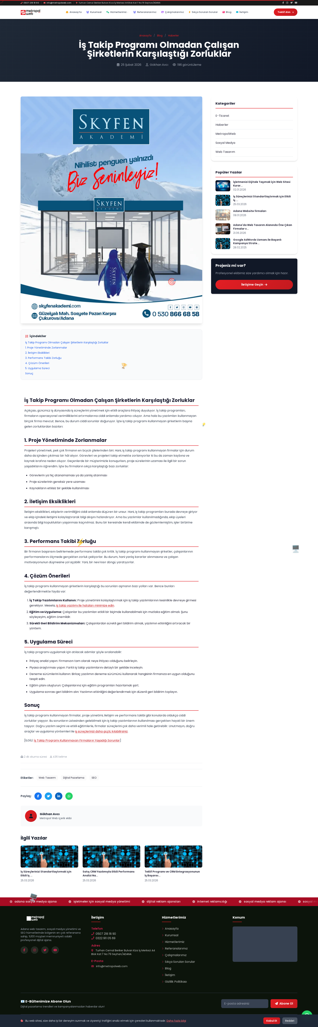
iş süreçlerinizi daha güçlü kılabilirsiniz (101, 731)
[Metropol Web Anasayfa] (35, 918)
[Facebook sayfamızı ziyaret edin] (24, 950)
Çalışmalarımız (174, 12)
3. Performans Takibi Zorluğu (43, 358)
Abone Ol (286, 1003)
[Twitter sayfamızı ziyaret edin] (45, 950)
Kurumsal (96, 12)
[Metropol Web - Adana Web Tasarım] (30, 12)
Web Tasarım (47, 778)
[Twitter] (291, 2)
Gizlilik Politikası (176, 981)
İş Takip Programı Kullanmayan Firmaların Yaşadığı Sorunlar (77, 740)
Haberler (173, 35)
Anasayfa (76, 12)
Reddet (289, 1021)
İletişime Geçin (252, 284)
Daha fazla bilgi (176, 1021)
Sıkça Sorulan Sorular (205, 12)
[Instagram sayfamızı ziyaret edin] (34, 950)
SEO (94, 778)
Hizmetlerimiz (118, 12)
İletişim (243, 12)
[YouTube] (296, 2)
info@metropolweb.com (59, 2)
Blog (228, 12)
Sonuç (29, 373)
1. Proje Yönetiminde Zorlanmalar (46, 347)
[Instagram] (287, 2)
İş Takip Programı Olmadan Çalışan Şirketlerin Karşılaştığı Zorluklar (66, 342)
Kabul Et (271, 1021)
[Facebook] (283, 2)
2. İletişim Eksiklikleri (37, 353)
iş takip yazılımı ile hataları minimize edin (85, 605)
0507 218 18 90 (31, 2)
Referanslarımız (146, 12)
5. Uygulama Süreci (37, 368)
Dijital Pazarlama (73, 778)
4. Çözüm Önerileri (37, 363)
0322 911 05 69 (105, 938)
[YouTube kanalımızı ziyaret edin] (55, 950)
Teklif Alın (284, 12)
